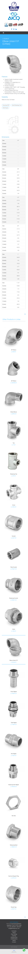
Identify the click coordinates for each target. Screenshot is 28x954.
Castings (14, 935)
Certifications (14, 939)
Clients (14, 940)
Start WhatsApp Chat (16, 105)
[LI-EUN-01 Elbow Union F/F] (13, 64)
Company (14, 931)
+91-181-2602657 (11, 926)
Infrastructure (14, 937)
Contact (14, 942)
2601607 (19, 926)
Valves (14, 932)
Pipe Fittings (14, 934)
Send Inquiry (5, 107)
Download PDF (6, 105)
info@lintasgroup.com (14, 928)
